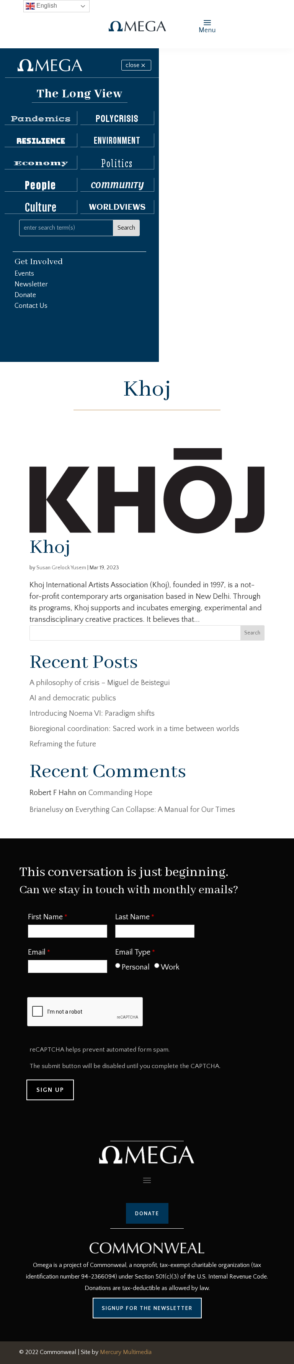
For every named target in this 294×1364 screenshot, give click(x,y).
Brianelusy (46, 809)
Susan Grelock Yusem (61, 568)
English (46, 5)
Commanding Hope (120, 793)
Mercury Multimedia (126, 1352)
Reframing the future (62, 744)
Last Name (132, 917)
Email (37, 952)
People (40, 185)
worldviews (117, 208)
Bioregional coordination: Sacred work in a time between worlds (134, 729)
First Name (45, 917)
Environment (117, 141)
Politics (117, 163)
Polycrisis (117, 119)
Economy (40, 163)
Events (24, 274)
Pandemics (41, 119)
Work (170, 967)
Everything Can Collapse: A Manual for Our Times (155, 809)
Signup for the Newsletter (147, 1308)
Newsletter (31, 284)
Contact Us (31, 306)
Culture (40, 207)
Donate (25, 295)
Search (252, 633)
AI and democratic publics (72, 698)
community (117, 185)
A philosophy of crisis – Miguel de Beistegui (99, 683)
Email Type (132, 952)
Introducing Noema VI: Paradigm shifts (92, 713)
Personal (136, 967)
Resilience (40, 141)
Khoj (49, 547)
